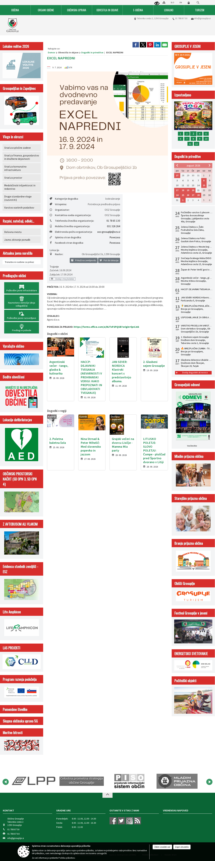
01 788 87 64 (13, 833)
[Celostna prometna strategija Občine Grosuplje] (34, 781)
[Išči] (198, 2)
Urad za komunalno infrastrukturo (15, 168)
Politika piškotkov (66, 857)
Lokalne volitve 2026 (16, 46)
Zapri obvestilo (182, 847)
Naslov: (59, 254)
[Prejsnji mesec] (177, 165)
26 (188, 195)
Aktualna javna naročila (17, 253)
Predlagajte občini (14, 275)
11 (190, 143)
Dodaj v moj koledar (64, 278)
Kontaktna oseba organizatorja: (73, 215)
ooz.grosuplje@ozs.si (108, 231)
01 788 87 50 (181, 18)
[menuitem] (15, 10)
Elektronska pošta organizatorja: (74, 231)
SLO (172, 2)
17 (177, 190)
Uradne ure (63, 810)
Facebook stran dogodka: (69, 242)
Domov (51, 52)
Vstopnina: (61, 204)
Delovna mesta (13, 232)
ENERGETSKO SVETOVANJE (191, 653)
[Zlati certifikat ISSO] (177, 781)
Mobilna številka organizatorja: (72, 226)
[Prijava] (188, 2)
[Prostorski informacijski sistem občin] (82, 781)
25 (183, 195)
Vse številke (192, 445)
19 (188, 190)
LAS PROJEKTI (11, 647)
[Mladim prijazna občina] (129, 781)
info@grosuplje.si (202, 18)
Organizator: (62, 209)
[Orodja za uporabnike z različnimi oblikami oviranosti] (157, 3)
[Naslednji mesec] (209, 165)
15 (204, 185)
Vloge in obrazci (13, 136)
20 (193, 190)
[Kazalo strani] (164, 2)
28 (198, 195)
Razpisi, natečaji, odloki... (18, 220)
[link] (135, 44)
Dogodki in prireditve (92, 52)
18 (183, 190)
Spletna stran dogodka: (68, 237)
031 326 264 (113, 226)
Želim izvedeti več (162, 847)
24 (177, 195)
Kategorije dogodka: (66, 198)
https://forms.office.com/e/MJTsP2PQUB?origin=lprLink (106, 326)
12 (196, 143)
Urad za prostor (13, 177)
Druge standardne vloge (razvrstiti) (18, 198)
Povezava (115, 237)
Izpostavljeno (183, 94)
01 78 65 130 (113, 220)
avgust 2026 (193, 165)
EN (181, 2)
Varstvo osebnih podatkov (19, 207)
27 (177, 175)
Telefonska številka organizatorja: (74, 220)
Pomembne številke (15, 709)
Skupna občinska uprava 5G (20, 720)
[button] (6, 782)
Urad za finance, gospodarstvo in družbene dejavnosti (21, 157)
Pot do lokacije (111, 260)
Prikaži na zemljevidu (85, 260)
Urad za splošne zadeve (17, 147)
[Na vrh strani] (107, 795)
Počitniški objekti (185, 680)
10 (206, 138)
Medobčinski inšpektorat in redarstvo (19, 187)
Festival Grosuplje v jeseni (191, 612)
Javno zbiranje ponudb (17, 239)
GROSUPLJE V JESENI (188, 46)
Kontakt (8, 810)
